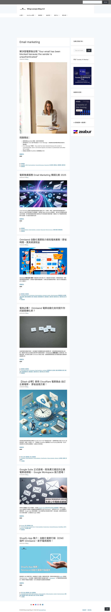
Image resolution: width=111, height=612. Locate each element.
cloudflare (23, 165)
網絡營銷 (40, 15)
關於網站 (89, 610)
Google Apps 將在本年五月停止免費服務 (48, 507)
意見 (24, 456)
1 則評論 (22, 461)
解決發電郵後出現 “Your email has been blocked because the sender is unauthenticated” (40, 54)
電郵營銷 (23, 163)
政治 (24, 592)
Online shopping (49, 593)
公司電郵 (60, 458)
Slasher (56, 458)
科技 (31, 456)
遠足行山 (56, 15)
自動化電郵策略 (28, 296)
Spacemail (46, 165)
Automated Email (24, 295)
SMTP (65, 526)
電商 (32, 296)
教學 (30, 528)
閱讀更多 (22, 154)
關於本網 (64, 15)
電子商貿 (37, 595)
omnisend (38, 229)
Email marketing (31, 165)
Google (22, 525)
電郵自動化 (60, 229)
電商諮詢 (35, 296)
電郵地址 (55, 165)
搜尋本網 (105, 2)
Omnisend (52, 578)
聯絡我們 (84, 610)
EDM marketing (34, 593)
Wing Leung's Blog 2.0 (36, 9)
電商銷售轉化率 (41, 296)
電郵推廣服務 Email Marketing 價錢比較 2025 (43, 175)
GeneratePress (42, 610)
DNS (27, 165)
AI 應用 (21, 15)
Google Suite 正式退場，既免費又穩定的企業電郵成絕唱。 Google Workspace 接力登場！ (42, 471)
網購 (27, 595)
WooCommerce (49, 229)
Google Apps (46, 526)
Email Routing (44, 458)
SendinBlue (60, 526)
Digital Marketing (24, 229)
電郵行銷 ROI (56, 296)
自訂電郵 (51, 165)
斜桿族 (64, 458)
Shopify (61, 576)
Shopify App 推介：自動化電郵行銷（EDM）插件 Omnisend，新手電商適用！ (42, 539)
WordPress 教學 (30, 15)
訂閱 (89, 50)
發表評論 (23, 166)
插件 (65, 593)
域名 (22, 456)
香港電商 (47, 371)
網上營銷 (64, 295)
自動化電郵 (55, 229)
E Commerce (32, 295)
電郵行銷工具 (62, 296)
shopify (48, 295)
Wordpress (22, 528)
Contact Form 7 (32, 526)
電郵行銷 (63, 165)
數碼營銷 (23, 293)
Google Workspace (40, 165)
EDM (30, 593)
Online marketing (50, 458)
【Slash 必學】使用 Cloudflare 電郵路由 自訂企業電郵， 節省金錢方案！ (43, 383)
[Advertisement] (55, 27)
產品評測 (48, 15)
